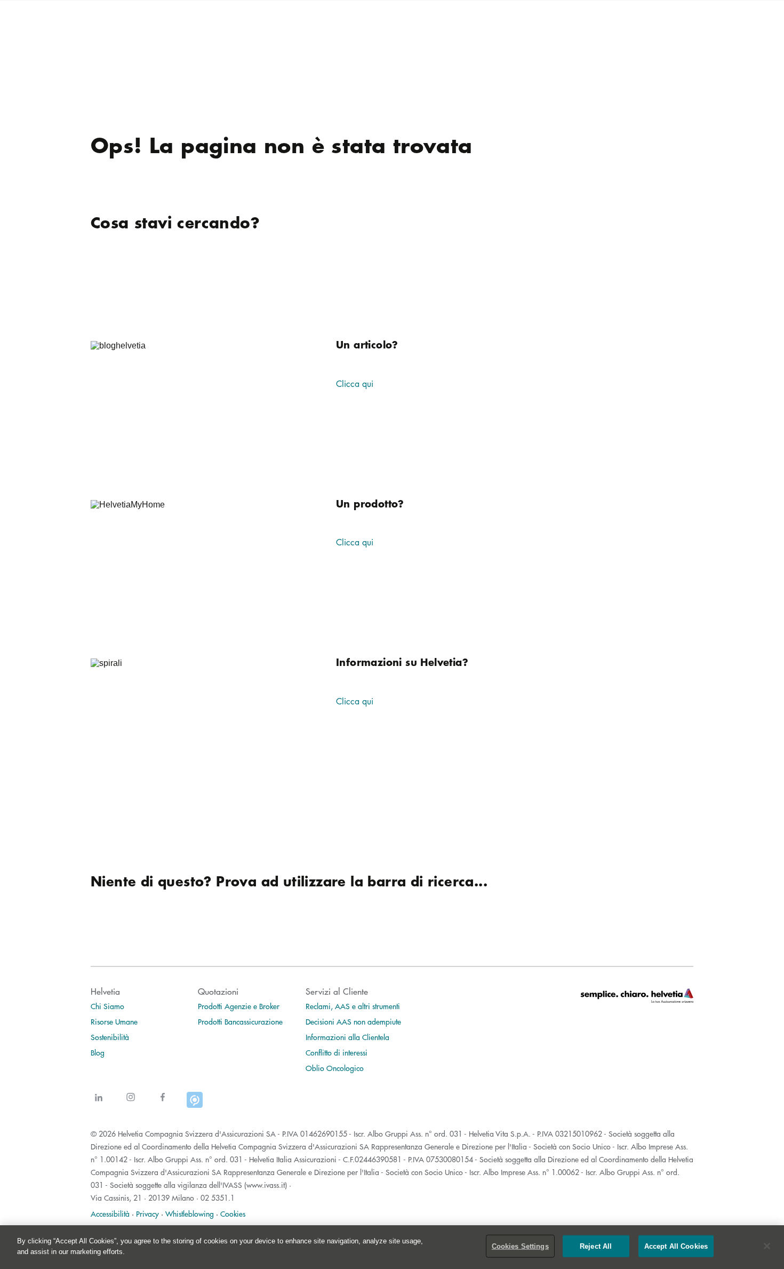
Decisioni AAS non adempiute (353, 1021)
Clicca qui (354, 384)
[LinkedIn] (99, 1103)
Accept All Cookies (676, 1246)
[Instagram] (131, 1103)
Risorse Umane (114, 1021)
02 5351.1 (218, 1197)
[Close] (767, 1246)
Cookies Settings (520, 1246)
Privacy (147, 1213)
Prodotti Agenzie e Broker (238, 1006)
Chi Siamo (107, 1006)
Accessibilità (110, 1213)
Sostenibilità (110, 1037)
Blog (98, 1052)
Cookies (232, 1213)
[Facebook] (163, 1103)
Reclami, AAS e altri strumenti (353, 1006)
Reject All (596, 1246)
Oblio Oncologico (335, 1067)
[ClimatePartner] (195, 1103)
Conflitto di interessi (336, 1052)
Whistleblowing (189, 1213)
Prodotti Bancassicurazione (240, 1021)
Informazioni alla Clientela (347, 1037)
